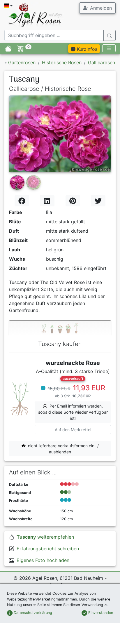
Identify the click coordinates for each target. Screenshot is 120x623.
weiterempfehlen (45, 537)
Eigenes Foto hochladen (43, 560)
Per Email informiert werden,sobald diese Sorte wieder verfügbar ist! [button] (73, 412)
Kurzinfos (86, 49)
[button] (16, 133)
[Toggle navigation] (109, 48)
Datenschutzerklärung (32, 612)
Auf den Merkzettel (73, 429)
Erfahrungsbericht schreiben (48, 548)
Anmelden (100, 8)
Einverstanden (100, 612)
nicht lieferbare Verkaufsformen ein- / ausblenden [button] (63, 448)
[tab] (60, 328)
